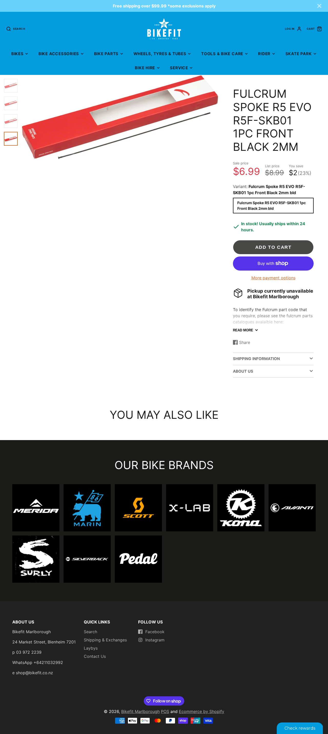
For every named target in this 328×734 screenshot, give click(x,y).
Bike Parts (106, 53)
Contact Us (95, 656)
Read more (243, 330)
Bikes (17, 53)
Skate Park (298, 53)
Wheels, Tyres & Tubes (160, 53)
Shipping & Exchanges (105, 639)
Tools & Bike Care (222, 53)
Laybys (91, 648)
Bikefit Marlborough (140, 711)
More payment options (273, 277)
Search (90, 631)
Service (179, 67)
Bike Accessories (58, 53)
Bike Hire (145, 67)
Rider (264, 53)
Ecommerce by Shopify (201, 711)
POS (165, 711)
